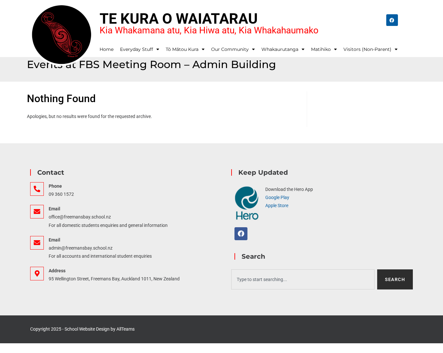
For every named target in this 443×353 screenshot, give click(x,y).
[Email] (37, 211)
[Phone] (37, 189)
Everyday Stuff (136, 49)
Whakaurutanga (279, 49)
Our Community (230, 49)
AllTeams (125, 329)
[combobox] (303, 279)
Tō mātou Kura (182, 49)
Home (107, 49)
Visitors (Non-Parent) (367, 49)
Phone (55, 186)
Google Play (277, 197)
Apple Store (276, 205)
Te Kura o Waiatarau (179, 18)
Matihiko (321, 49)
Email (54, 208)
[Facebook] (392, 20)
